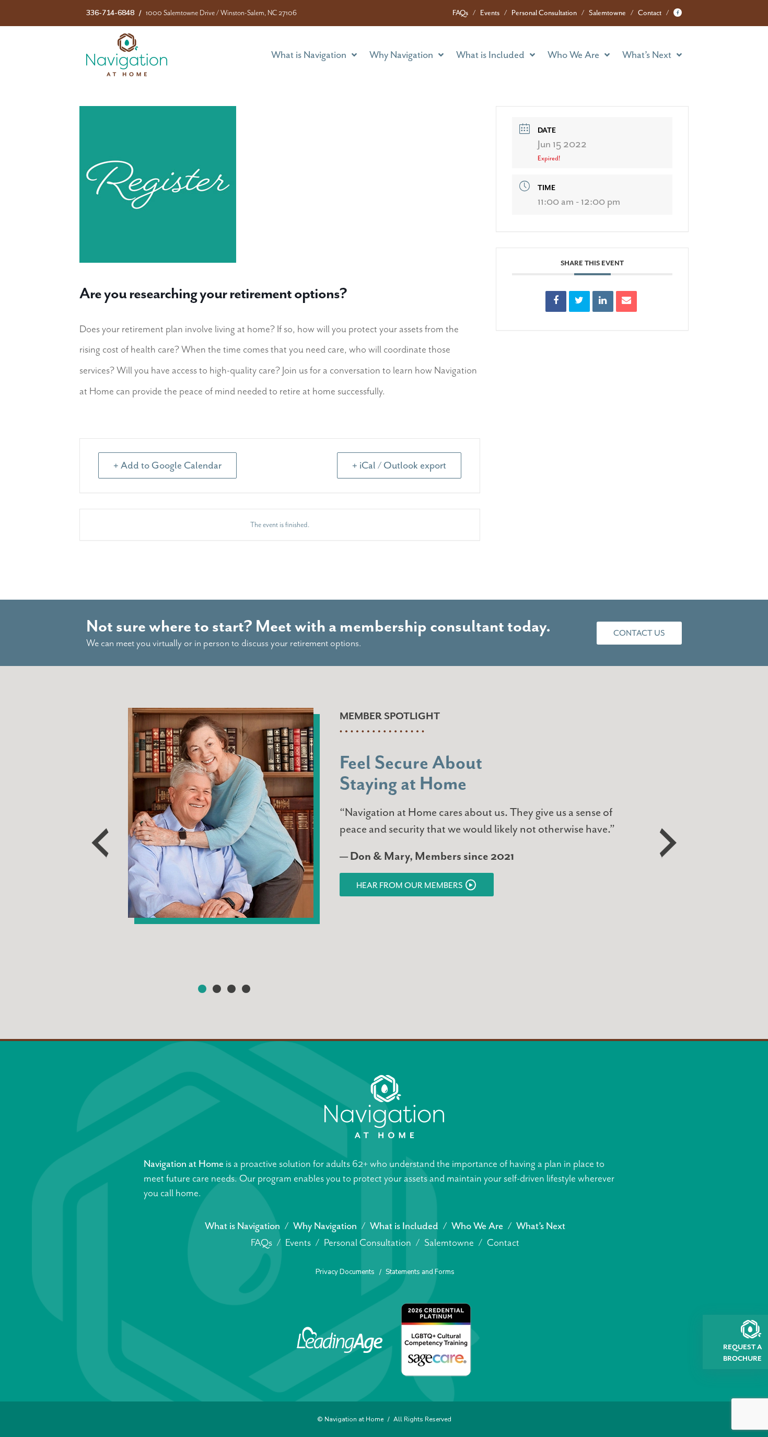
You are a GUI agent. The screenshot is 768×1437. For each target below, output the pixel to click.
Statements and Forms (420, 1272)
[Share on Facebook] (555, 301)
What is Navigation (308, 55)
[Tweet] (579, 301)
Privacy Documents (345, 1272)
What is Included (490, 55)
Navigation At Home (126, 54)
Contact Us (639, 633)
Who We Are (573, 55)
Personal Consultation (544, 12)
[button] (202, 989)
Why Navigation (401, 55)
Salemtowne (607, 12)
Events (489, 12)
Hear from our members (409, 885)
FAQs (460, 12)
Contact (649, 12)
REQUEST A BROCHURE (742, 1352)
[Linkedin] (602, 301)
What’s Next (646, 55)
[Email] (626, 301)
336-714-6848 (110, 13)
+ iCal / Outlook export (399, 465)
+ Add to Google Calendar (167, 465)
